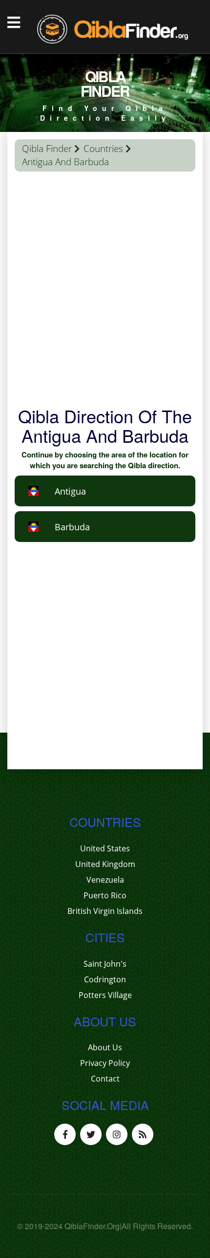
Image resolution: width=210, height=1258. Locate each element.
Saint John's (105, 963)
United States (105, 848)
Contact (105, 1078)
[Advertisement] (105, 291)
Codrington (105, 979)
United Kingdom (105, 864)
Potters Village (105, 995)
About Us (105, 1047)
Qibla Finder (47, 148)
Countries (103, 148)
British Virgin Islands (105, 911)
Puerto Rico (105, 895)
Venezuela (105, 879)
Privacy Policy (105, 1063)
